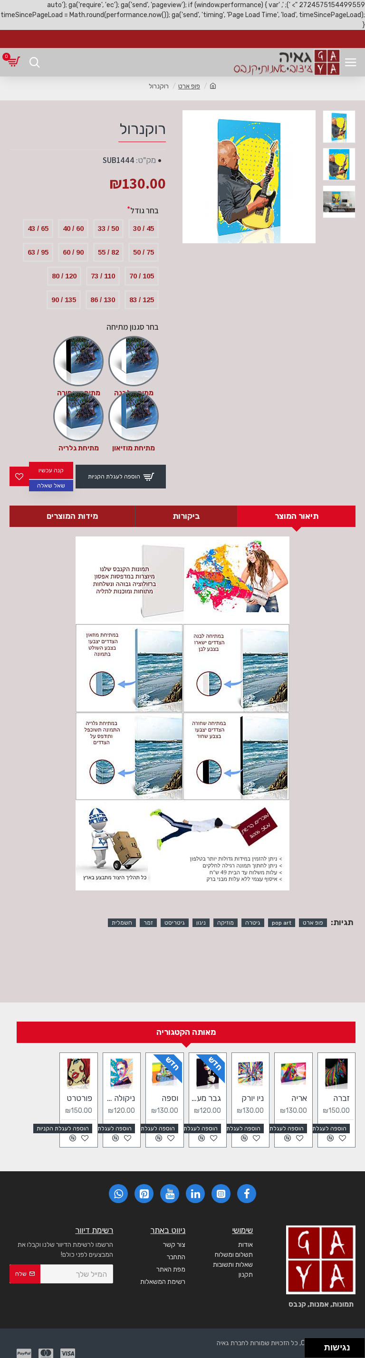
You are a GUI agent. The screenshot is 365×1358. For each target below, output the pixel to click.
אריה (299, 1098)
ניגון (201, 922)
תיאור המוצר (296, 516)
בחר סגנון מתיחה (132, 327)
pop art (281, 922)
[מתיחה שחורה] (78, 361)
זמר (148, 922)
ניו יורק (252, 1098)
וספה (170, 1098)
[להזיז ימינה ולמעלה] (317, 1345)
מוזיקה (225, 922)
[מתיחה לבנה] (133, 361)
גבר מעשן (206, 1098)
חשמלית (122, 922)
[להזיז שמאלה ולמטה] (312, 1350)
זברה (341, 1098)
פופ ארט (189, 86)
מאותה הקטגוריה (186, 1032)
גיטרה (252, 922)
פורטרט (79, 1098)
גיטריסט (174, 922)
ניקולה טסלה (120, 1098)
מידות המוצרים (72, 516)
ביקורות (186, 516)
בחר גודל (144, 210)
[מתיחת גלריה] (78, 416)
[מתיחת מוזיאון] (133, 416)
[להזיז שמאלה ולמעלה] (312, 1345)
